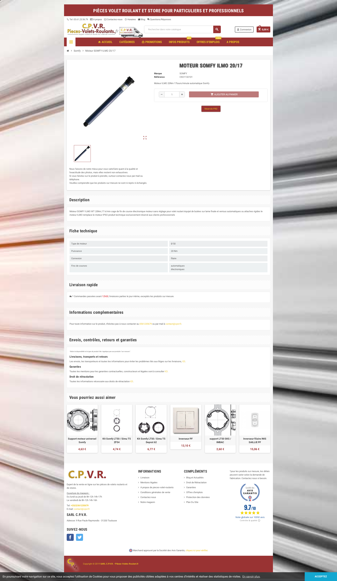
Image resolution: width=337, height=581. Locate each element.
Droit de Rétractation (196, 482)
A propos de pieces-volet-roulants (157, 487)
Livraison (144, 477)
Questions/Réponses (159, 19)
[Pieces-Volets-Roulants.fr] (93, 29)
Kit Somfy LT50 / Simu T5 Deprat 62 (151, 440)
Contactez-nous (114, 19)
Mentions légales (148, 482)
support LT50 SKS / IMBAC (220, 440)
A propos (97, 19)
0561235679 (146, 324)
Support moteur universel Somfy (82, 440)
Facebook (70, 537)
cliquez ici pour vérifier (196, 550)
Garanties (191, 487)
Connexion (244, 29)
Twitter (79, 537)
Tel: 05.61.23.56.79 (77, 19)
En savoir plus (251, 576)
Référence (159, 77)
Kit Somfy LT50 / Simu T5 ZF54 (117, 440)
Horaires (130, 19)
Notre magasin (147, 502)
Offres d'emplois (194, 492)
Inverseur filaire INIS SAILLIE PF (254, 440)
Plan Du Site (192, 502)
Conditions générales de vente (155, 492)
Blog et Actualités (195, 477)
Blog (141, 19)
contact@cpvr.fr (173, 324)
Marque (158, 73)
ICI (183, 361)
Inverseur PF (186, 438)
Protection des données (198, 497)
